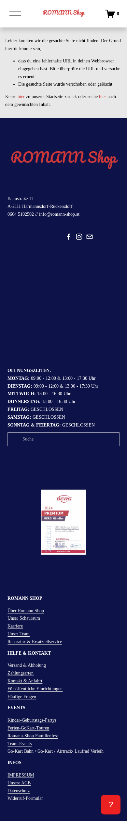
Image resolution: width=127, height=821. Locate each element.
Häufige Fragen (21, 696)
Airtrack (64, 751)
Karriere (15, 626)
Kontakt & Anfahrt (24, 681)
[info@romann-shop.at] (89, 236)
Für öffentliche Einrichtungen (35, 688)
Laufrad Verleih (89, 751)
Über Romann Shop (25, 610)
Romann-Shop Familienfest (32, 735)
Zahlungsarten (20, 673)
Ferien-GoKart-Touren (28, 728)
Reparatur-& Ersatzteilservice (34, 641)
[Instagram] (79, 236)
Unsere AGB (19, 782)
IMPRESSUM (20, 775)
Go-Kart (45, 751)
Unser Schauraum (23, 618)
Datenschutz (18, 790)
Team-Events (19, 743)
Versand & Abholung (26, 665)
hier (21, 96)
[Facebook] (68, 236)
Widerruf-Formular (25, 798)
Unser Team (18, 633)
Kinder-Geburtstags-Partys (31, 720)
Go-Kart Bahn (20, 751)
